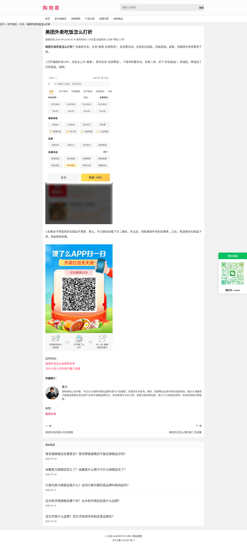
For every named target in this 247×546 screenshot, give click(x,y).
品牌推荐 (75, 18)
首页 (47, 18)
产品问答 (90, 18)
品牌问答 (104, 18)
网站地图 (137, 536)
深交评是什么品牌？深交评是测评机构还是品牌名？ (80, 516)
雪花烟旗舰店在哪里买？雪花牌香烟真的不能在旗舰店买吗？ (86, 454)
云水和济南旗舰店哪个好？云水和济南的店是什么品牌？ (83, 501)
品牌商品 (118, 18)
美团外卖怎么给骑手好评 (60, 363)
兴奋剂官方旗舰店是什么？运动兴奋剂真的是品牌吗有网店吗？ (87, 485)
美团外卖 (50, 413)
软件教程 (12, 24)
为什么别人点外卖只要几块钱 (62, 368)
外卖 (21, 24)
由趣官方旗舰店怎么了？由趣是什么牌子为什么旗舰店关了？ (86, 469)
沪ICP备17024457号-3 (123, 540)
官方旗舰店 (60, 18)
